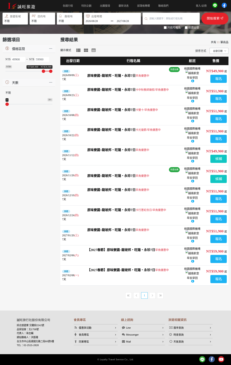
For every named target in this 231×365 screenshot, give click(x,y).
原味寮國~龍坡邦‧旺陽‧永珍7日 (111, 75)
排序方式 (200, 50)
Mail (128, 341)
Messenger (132, 334)
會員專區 (84, 334)
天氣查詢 (179, 341)
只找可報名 (174, 27)
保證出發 (193, 27)
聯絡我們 (163, 5)
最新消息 (124, 5)
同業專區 (84, 341)
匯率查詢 (179, 327)
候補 (218, 159)
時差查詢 (179, 334)
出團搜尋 (105, 5)
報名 (218, 79)
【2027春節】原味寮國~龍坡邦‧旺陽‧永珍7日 (121, 250)
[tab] (78, 50)
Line (128, 327)
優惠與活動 (85, 327)
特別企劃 (86, 5)
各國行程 (68, 5)
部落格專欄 (143, 5)
